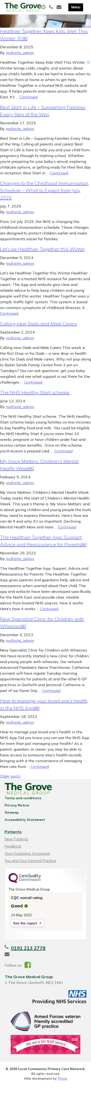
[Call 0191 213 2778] (51, 7)
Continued (28, 97)
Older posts (10, 776)
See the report (25, 923)
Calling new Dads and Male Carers (38, 324)
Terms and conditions (23, 798)
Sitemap (12, 812)
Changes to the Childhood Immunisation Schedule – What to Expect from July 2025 (44, 190)
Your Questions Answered (27, 853)
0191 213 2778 (28, 948)
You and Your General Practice (30, 860)
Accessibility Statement (25, 819)
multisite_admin (20, 52)
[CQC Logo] (24, 882)
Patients (13, 831)
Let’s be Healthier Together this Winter (42, 249)
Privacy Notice (17, 805)
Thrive (62, 1078)
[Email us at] (60, 7)
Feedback (13, 846)
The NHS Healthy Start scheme (35, 392)
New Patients (16, 839)
